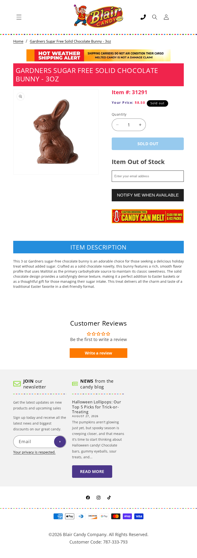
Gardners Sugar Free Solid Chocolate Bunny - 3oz (70, 41)
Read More (92, 471)
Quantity (119, 114)
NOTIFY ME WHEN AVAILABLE (148, 195)
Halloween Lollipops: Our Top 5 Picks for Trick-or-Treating (96, 407)
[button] (19, 17)
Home (18, 41)
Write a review (98, 353)
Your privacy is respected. (34, 452)
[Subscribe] (60, 441)
